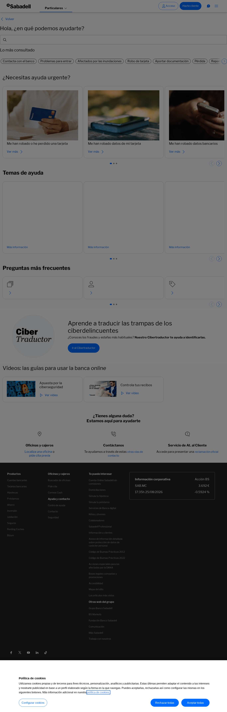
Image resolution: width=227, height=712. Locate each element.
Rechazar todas (164, 702)
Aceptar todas (195, 702)
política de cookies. (98, 692)
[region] (113, 686)
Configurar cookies (33, 702)
